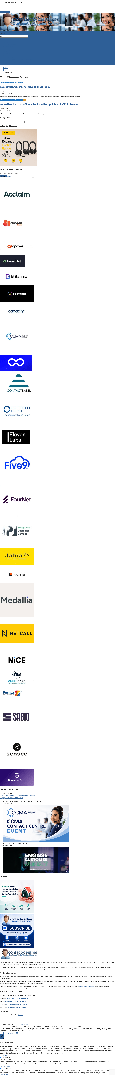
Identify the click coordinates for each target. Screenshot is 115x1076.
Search (2, 34)
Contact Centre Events (11, 49)
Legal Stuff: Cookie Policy (22, 64)
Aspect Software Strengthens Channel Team (25, 86)
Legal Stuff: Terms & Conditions (21, 60)
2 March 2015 (4, 109)
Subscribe (6, 53)
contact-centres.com (21, 1024)
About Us (10, 58)
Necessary (6, 1057)
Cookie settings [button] (6, 1033)
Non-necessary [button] (5, 1066)
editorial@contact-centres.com (17, 998)
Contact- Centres (6, 94)
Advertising (7, 51)
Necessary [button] (4, 1055)
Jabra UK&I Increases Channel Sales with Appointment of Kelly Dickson (39, 104)
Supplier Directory (9, 44)
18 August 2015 (4, 91)
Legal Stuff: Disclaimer (21, 62)
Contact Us (7, 55)
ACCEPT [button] (15, 1033)
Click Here (20, 1015)
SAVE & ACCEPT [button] (5, 1075)
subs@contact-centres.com (17, 1007)
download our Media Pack (86, 986)
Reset (9, 176)
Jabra (24, 100)
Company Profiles (9, 47)
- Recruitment (18, 82)
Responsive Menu (5, 12)
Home (5, 42)
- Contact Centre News (7, 82)
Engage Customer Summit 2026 (11, 798)
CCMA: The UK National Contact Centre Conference (18, 796)
